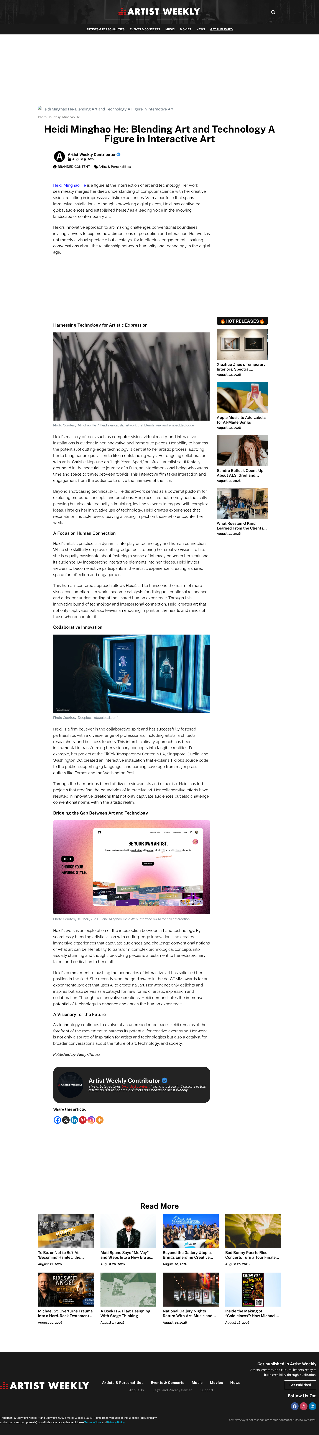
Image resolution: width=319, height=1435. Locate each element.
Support (207, 1390)
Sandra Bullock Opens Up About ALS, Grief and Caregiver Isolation (240, 475)
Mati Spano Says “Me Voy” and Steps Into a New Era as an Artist (125, 1257)
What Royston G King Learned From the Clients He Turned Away (240, 528)
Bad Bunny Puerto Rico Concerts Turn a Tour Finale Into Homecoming (250, 1257)
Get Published (221, 29)
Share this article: (69, 1109)
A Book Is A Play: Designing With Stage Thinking (125, 1313)
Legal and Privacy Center (172, 1390)
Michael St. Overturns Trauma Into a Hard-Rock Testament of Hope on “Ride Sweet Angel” (66, 1316)
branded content (136, 1086)
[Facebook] (57, 1120)
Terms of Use (92, 1422)
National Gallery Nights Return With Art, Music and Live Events (187, 1316)
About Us (136, 1390)
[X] (66, 1120)
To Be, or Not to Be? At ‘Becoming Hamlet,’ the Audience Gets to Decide (60, 1257)
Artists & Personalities (105, 29)
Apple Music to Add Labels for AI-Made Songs (241, 419)
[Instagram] (91, 1120)
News (200, 29)
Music (170, 29)
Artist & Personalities (115, 167)
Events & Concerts (145, 29)
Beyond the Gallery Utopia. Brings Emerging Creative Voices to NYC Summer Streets (187, 1259)
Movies (185, 29)
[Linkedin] (74, 1120)
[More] (100, 1120)
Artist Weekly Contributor (92, 154)
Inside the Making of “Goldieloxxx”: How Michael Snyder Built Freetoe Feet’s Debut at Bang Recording (250, 1318)
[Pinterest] (83, 1120)
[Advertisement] (159, 67)
